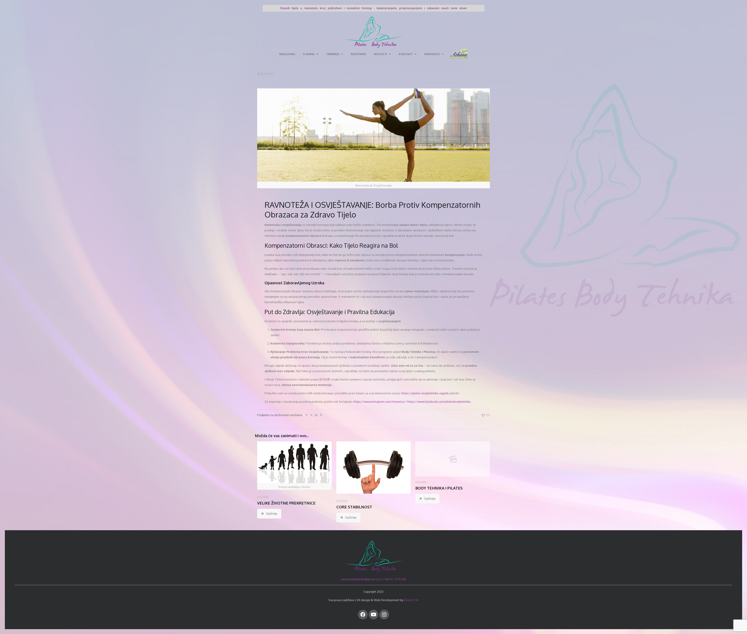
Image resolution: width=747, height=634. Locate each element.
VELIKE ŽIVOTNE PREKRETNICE (286, 502)
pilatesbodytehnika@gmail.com (361, 579)
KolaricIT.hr (411, 600)
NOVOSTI (380, 54)
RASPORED (358, 54)
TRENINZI (332, 54)
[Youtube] (373, 614)
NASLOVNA (287, 54)
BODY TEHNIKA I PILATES (439, 487)
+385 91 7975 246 (394, 579)
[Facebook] (363, 614)
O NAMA (309, 54)
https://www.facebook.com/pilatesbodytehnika (438, 401)
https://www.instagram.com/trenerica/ (379, 401)
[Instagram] (384, 614)
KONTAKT (406, 54)
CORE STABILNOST (354, 506)
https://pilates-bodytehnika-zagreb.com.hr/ (430, 393)
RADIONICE (432, 54)
